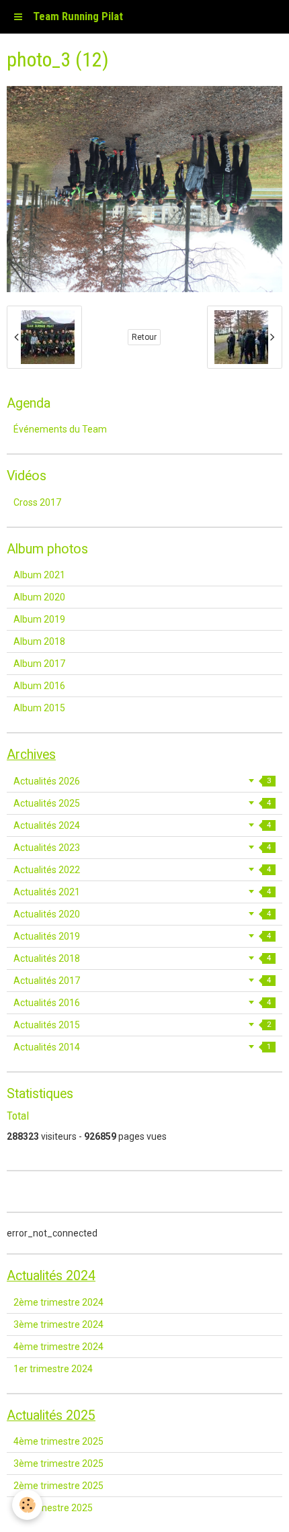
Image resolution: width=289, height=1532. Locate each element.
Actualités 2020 (142, 914)
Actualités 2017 (142, 980)
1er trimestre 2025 (53, 1507)
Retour (144, 337)
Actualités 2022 (142, 869)
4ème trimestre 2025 (58, 1441)
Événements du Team (60, 429)
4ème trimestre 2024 (58, 1346)
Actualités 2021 (142, 892)
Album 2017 (39, 663)
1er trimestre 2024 (53, 1368)
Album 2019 (39, 619)
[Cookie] (27, 1505)
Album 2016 (39, 685)
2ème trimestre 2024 (58, 1302)
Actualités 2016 (142, 1002)
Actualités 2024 (142, 825)
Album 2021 (39, 575)
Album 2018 (39, 641)
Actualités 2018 (142, 958)
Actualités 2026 (142, 781)
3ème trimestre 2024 (58, 1324)
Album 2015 (39, 708)
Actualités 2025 (142, 803)
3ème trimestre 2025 (58, 1463)
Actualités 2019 (142, 936)
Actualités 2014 (142, 1047)
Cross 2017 (37, 502)
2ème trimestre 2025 (58, 1485)
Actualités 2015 (142, 1025)
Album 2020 (39, 597)
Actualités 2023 (142, 847)
